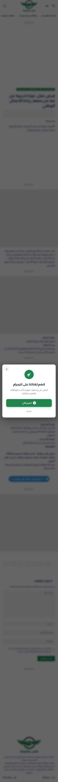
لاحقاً (29, 411)
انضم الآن (27, 403)
